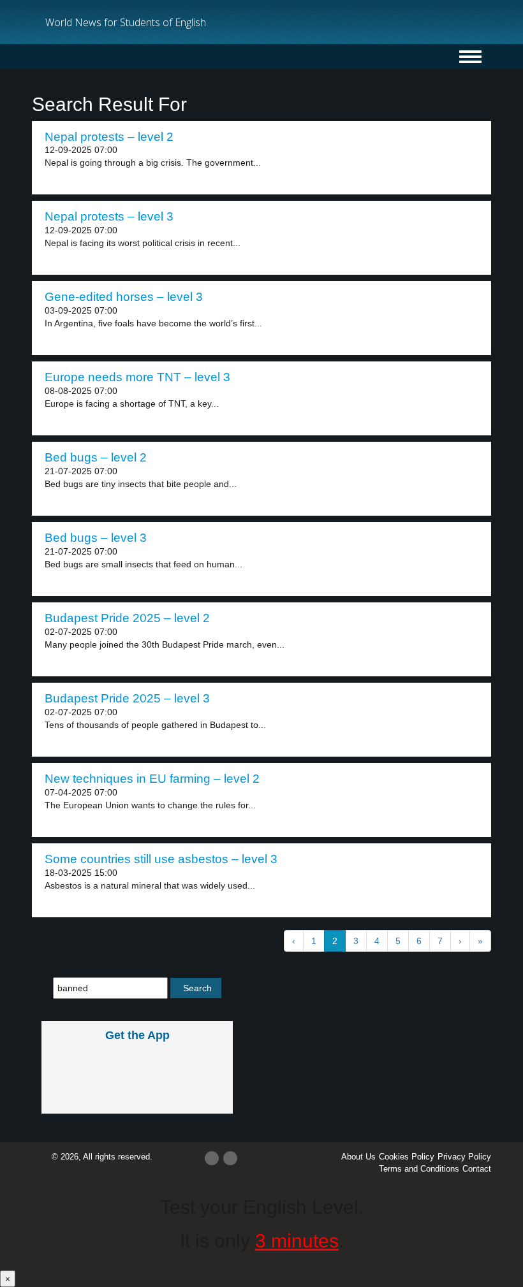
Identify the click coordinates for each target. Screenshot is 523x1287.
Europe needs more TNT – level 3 (137, 377)
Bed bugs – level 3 (96, 537)
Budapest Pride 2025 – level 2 (127, 618)
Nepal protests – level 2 (109, 136)
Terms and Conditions (419, 1169)
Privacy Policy (464, 1156)
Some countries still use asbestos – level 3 (161, 859)
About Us (358, 1156)
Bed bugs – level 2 (96, 457)
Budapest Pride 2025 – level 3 (127, 698)
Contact (476, 1169)
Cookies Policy (406, 1156)
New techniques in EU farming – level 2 (152, 778)
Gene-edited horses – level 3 (124, 296)
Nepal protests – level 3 (109, 216)
